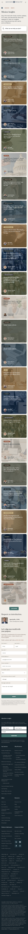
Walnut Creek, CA (5, 893)
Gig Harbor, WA (11, 867)
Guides (16, 809)
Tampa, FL (20, 889)
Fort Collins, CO (5, 865)
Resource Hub (18, 801)
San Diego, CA (13, 884)
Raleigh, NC (19, 882)
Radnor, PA (11, 882)
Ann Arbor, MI (13, 854)
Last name (16, 643)
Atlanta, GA (21, 854)
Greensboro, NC (21, 867)
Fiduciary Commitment (6, 836)
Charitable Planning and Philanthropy (7, 756)
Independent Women (19, 764)
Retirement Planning (6, 761)
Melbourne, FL (4, 875)
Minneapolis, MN (5, 878)
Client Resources (19, 815)
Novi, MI (3, 880)
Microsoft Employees (21, 759)
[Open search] (2, 2)
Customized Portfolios (8, 773)
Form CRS (3, 838)
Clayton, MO (4, 860)
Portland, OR (4, 882)
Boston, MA (4, 858)
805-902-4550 (20, 640)
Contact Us (17, 836)
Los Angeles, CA (5, 873)
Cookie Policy (4, 845)
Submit (14, 696)
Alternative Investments (6, 767)
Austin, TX (3, 856)
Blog (16, 804)
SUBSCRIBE (14, 735)
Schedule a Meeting (19, 833)
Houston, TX (16, 869)
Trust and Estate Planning (7, 786)
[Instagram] (20, 845)
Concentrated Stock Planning (7, 770)
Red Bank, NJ (4, 884)
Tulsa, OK (22, 891)
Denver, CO (3, 863)
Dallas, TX (11, 860)
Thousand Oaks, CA (5, 891)
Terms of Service (13, 928)
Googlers (18, 757)
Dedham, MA (19, 860)
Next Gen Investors (19, 772)
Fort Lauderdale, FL (15, 865)
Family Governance (7, 758)
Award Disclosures (5, 833)
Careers (3, 815)
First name (3, 643)
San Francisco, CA (5, 886)
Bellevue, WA (11, 856)
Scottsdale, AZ (4, 889)
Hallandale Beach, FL (6, 869)
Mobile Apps (17, 806)
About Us (3, 801)
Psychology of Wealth (6, 793)
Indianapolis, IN (15, 871)
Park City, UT (21, 880)
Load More (14, 608)
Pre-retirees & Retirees (20, 762)
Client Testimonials (5, 820)
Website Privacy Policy (6, 843)
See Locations (18, 838)
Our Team (3, 804)
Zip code (3, 650)
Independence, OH (5, 871)
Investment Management (7, 764)
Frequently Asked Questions (5, 810)
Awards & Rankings (5, 817)
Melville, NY (13, 875)
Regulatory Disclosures (6, 831)
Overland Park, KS (11, 880)
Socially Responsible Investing (7, 775)
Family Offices (18, 769)
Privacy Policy (4, 928)
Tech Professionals (20, 755)
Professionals (18, 753)
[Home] (2, 8)
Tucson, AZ (15, 891)
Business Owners (19, 750)
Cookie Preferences (5, 848)
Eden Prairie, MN (12, 863)
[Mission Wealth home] (14, 2)
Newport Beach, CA (15, 878)
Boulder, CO (11, 858)
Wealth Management (6, 750)
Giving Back (3, 822)
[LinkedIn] (16, 842)
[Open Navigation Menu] (25, 2)
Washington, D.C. (15, 893)
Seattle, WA (12, 889)
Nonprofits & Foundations (20, 767)
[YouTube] (20, 842)
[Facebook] (16, 845)
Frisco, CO (3, 867)
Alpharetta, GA (4, 854)
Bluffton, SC (19, 856)
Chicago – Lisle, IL (21, 858)
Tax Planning (4, 788)
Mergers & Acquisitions (6, 813)
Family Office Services (6, 791)
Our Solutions (4, 806)
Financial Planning (5, 753)
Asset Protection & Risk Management (6, 780)
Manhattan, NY (14, 873)
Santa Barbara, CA (16, 886)
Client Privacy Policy (6, 841)
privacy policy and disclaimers (8, 702)
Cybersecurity (6, 783)
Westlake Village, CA (6, 895)
